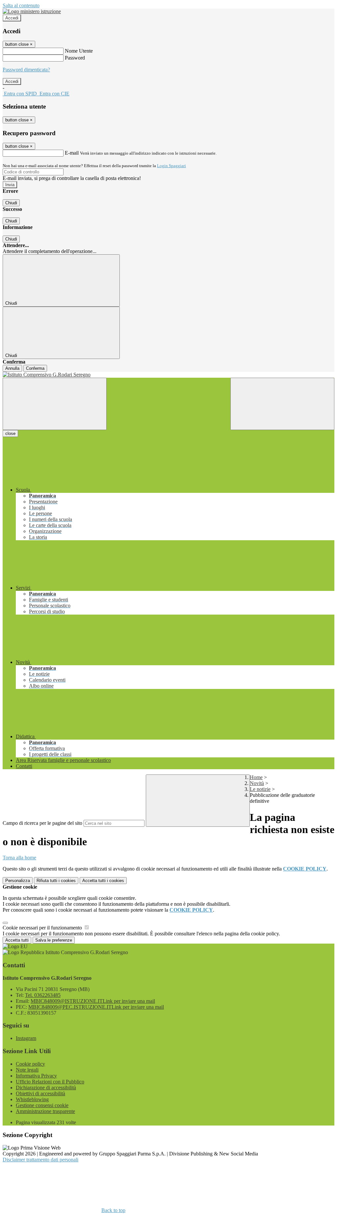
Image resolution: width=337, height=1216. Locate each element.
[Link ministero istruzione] (32, 11)
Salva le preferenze (53, 940)
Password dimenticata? (26, 69)
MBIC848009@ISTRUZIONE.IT (93, 1001)
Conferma (35, 368)
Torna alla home (19, 857)
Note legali (27, 1070)
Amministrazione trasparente (45, 1111)
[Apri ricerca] (282, 404)
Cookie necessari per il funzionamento (43, 927)
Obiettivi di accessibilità (40, 1093)
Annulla (12, 368)
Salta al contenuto (21, 5)
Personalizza (17, 880)
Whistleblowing (32, 1099)
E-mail (72, 153)
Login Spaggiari (171, 165)
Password (75, 58)
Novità (257, 783)
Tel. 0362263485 (43, 995)
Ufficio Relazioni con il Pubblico (50, 1081)
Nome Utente (79, 51)
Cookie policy (30, 1064)
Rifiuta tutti (56, 880)
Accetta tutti (103, 880)
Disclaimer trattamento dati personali (40, 1159)
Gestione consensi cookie (42, 1105)
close (10, 433)
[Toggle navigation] (55, 404)
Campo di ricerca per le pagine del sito (42, 823)
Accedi (11, 17)
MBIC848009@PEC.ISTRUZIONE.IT (96, 1007)
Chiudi (11, 202)
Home (256, 777)
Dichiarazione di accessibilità (46, 1087)
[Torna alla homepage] (168, 375)
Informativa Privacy (36, 1075)
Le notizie (260, 789)
